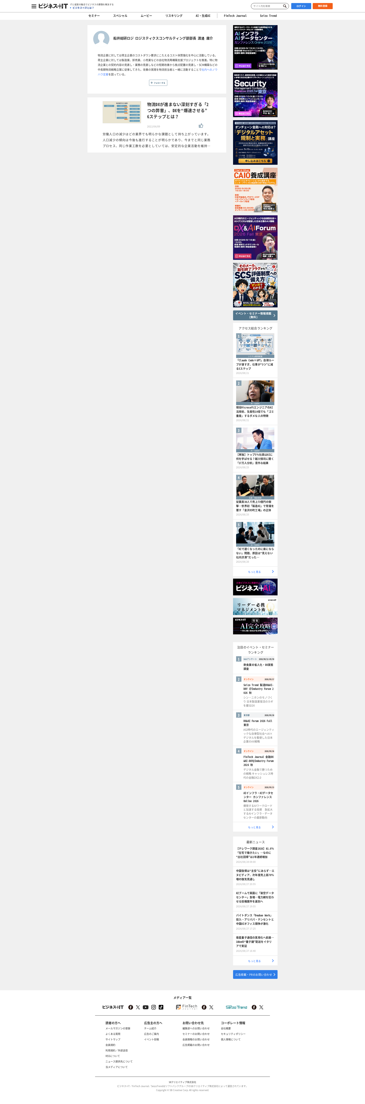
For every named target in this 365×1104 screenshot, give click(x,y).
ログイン (301, 6)
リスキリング (173, 16)
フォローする (159, 82)
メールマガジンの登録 (118, 1028)
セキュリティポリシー (233, 1034)
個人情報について (231, 1039)
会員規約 (110, 1045)
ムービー (146, 16)
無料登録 (323, 6)
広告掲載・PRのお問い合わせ (253, 974)
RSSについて (113, 1056)
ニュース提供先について (119, 1061)
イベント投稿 (151, 1039)
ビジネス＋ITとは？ (83, 8)
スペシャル (120, 16)
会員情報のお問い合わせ (196, 1039)
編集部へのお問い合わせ (196, 1028)
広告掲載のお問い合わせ (196, 1045)
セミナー (94, 16)
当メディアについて (117, 1067)
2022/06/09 (153, 126)
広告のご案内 (151, 1034)
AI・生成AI (203, 16)
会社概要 (226, 1028)
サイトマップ (113, 1039)
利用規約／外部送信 (117, 1050)
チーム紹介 (150, 1028)
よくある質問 (113, 1034)
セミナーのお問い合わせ (196, 1034)
